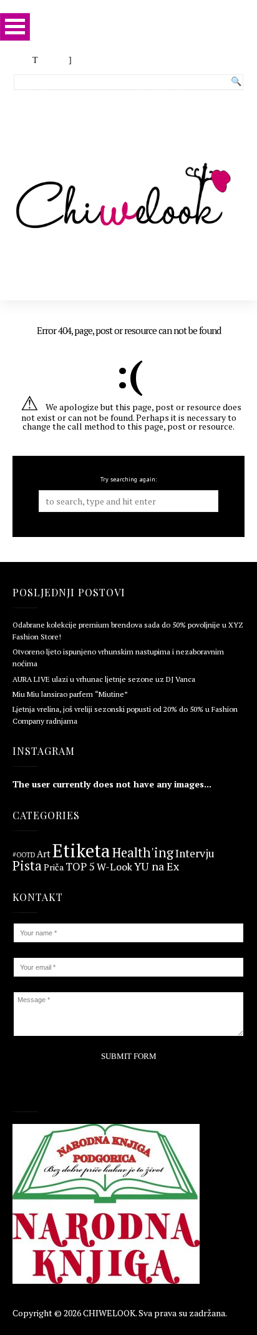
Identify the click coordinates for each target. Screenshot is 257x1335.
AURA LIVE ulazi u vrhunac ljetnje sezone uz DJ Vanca (103, 679)
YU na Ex (156, 866)
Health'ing (142, 853)
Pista (27, 866)
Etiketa (81, 851)
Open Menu (15, 26)
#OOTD (23, 855)
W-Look (114, 867)
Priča (54, 867)
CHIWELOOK (109, 1313)
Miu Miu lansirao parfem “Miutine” (70, 694)
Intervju (195, 853)
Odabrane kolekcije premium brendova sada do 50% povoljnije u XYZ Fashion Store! (127, 630)
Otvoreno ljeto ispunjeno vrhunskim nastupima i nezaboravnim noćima (118, 657)
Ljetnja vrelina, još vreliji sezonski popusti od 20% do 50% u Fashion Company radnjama (125, 715)
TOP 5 (80, 867)
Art (44, 854)
